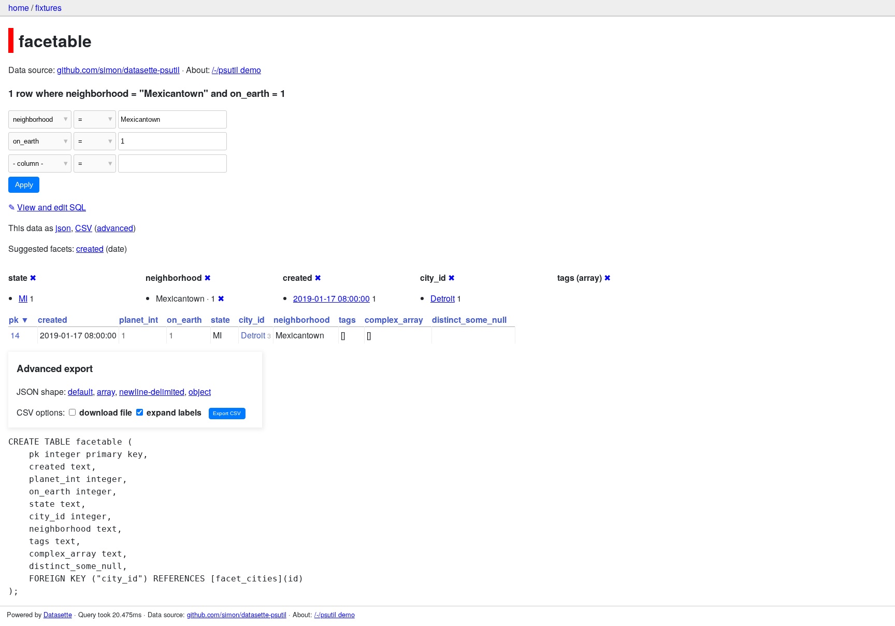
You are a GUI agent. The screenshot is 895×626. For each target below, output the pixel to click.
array (106, 391)
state (220, 319)
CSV (83, 228)
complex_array (394, 319)
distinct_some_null (469, 319)
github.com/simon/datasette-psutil (118, 70)
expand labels (173, 412)
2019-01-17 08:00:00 (331, 298)
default (80, 391)
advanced (115, 228)
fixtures (48, 7)
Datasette (58, 614)
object (200, 391)
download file (104, 412)
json (63, 228)
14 (15, 335)
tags (347, 319)
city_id (252, 319)
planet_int (138, 319)
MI (23, 298)
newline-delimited (151, 391)
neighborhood (301, 319)
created (90, 248)
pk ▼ (19, 319)
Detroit (442, 298)
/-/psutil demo (236, 70)
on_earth (184, 319)
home (18, 7)
